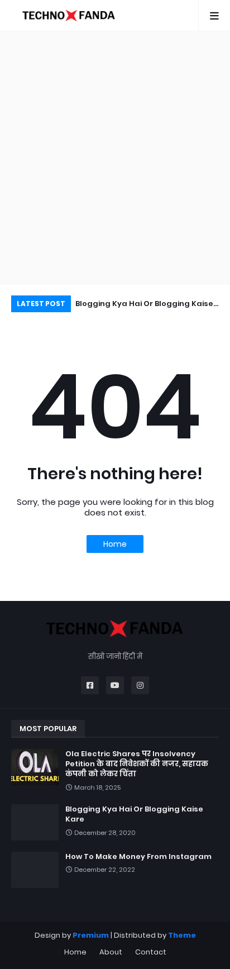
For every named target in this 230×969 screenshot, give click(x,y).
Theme (182, 935)
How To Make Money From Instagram (138, 857)
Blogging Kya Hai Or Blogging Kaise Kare (144, 305)
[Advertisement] (115, 157)
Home (115, 544)
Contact (150, 952)
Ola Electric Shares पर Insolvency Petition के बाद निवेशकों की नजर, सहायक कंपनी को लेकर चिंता (136, 764)
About (110, 952)
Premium (91, 935)
